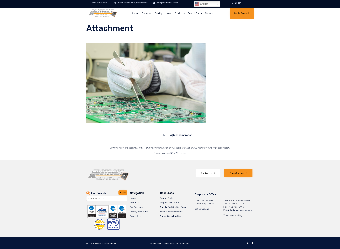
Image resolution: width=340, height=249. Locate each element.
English (204, 3)
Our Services (136, 207)
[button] (242, 13)
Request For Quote (169, 202)
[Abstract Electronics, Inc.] (104, 13)
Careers (209, 13)
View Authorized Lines (171, 211)
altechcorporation (174, 135)
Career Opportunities (170, 216)
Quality (158, 13)
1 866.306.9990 (242, 200)
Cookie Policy (185, 243)
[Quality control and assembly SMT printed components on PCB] (146, 122)
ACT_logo (166, 135)
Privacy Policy (155, 243)
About (135, 13)
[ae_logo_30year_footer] (108, 180)
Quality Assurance (139, 211)
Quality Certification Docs (173, 207)
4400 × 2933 (174, 153)
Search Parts (195, 13)
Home (133, 198)
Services (146, 13)
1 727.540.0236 (236, 203)
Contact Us (135, 216)
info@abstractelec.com (240, 210)
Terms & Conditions (170, 243)
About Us (134, 202)
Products (179, 13)
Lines (168, 13)
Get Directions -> (203, 209)
